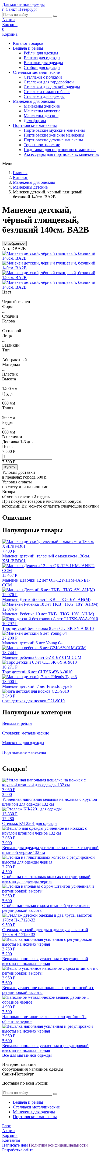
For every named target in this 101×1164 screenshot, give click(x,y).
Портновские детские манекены (53, 140)
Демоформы (35, 120)
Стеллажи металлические (36, 72)
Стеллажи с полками (43, 77)
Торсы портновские (42, 144)
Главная (20, 172)
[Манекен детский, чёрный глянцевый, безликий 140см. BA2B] (50, 258)
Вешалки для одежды (43, 62)
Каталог (20, 177)
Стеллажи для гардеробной (49, 82)
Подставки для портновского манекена (60, 149)
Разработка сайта (17, 1150)
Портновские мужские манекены (54, 130)
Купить (10, 467)
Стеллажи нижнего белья (47, 91)
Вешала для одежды (42, 58)
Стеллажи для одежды (44, 96)
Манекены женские (42, 106)
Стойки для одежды (42, 67)
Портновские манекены (35, 125)
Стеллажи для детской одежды (52, 87)
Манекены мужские (42, 111)
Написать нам (15, 1145)
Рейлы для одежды (41, 53)
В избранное (14, 243)
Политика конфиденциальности (58, 1145)
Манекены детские (41, 115)
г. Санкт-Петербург (19, 9)
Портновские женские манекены (54, 135)
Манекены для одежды (34, 101)
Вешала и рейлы (28, 48)
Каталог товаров (28, 43)
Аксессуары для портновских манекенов (61, 154)
